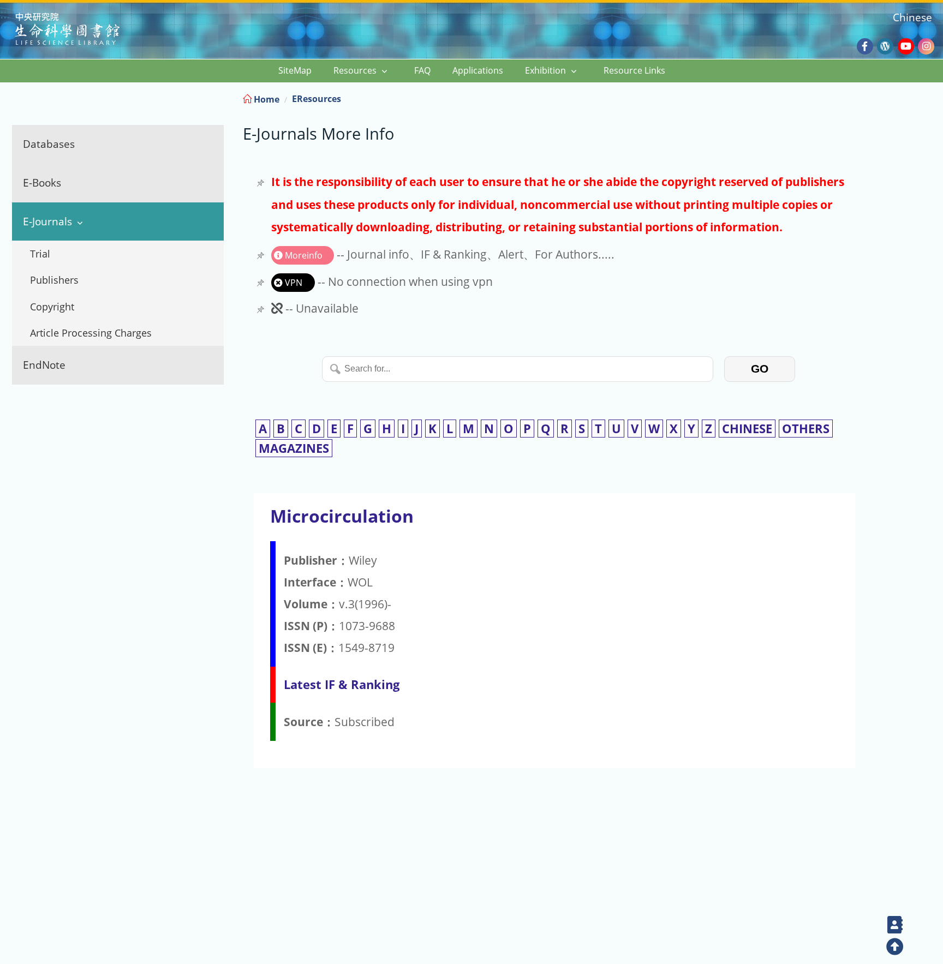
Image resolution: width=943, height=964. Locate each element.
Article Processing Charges (91, 332)
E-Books (42, 182)
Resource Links (634, 70)
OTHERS (805, 428)
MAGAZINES (294, 448)
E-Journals (47, 221)
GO (759, 368)
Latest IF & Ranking (341, 684)
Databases (49, 143)
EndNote (44, 364)
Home (265, 99)
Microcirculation (342, 516)
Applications (477, 70)
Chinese (912, 17)
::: (934, 97)
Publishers (54, 279)
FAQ (422, 70)
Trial (40, 253)
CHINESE (747, 428)
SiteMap (295, 70)
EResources (316, 99)
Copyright (52, 306)
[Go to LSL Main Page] (81, 30)
